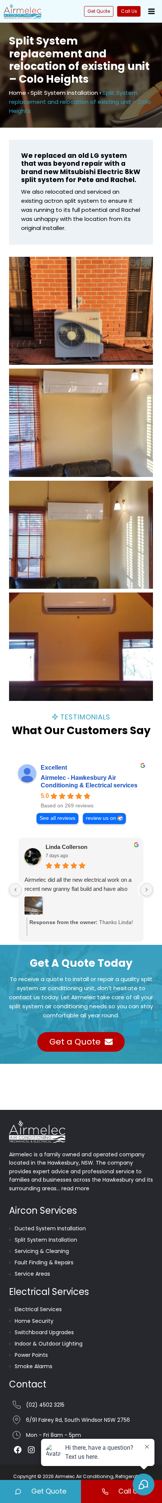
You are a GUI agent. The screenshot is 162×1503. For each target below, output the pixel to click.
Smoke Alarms (33, 1366)
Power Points (31, 1355)
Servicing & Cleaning (42, 1251)
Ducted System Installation (50, 1228)
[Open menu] (151, 11)
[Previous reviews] (15, 889)
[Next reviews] (146, 889)
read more (75, 1188)
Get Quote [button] (98, 11)
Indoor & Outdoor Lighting (49, 1343)
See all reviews (57, 818)
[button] (81, 311)
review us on (101, 818)
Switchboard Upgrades (44, 1332)
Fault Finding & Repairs (44, 1262)
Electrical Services (38, 1309)
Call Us (129, 11)
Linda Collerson (66, 847)
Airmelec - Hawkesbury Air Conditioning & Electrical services (89, 782)
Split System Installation (64, 93)
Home (17, 93)
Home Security (34, 1321)
